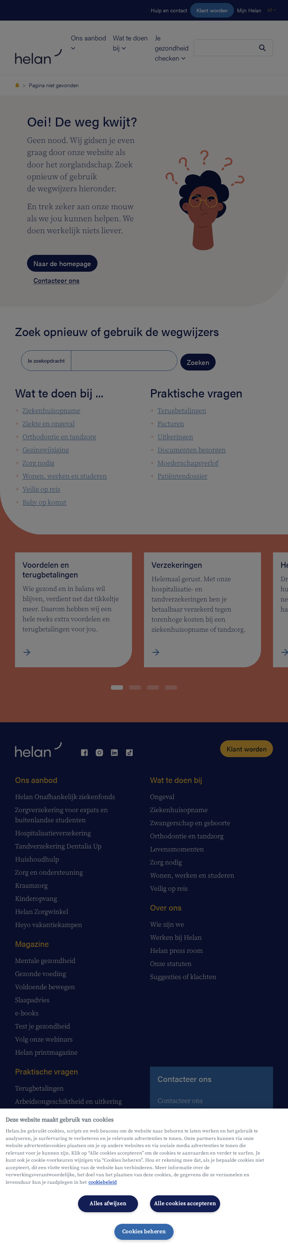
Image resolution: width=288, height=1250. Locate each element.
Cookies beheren (144, 1231)
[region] (144, 1179)
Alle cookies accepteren (185, 1203)
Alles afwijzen (108, 1203)
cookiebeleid (102, 1182)
